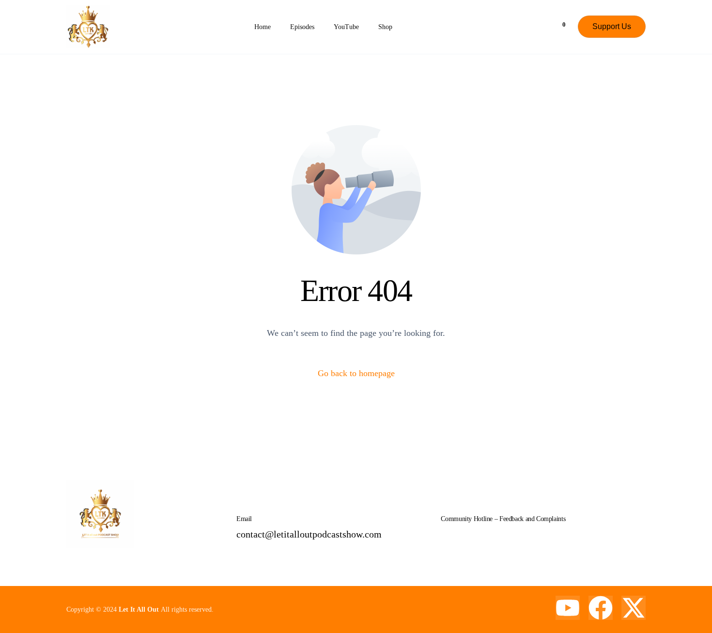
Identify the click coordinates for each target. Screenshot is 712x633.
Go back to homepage (356, 373)
